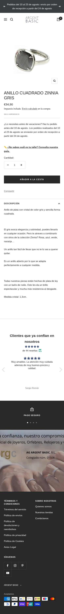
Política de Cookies (14, 541)
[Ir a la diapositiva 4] (36, 422)
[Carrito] (58, 19)
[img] (32, 347)
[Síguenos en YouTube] (7, 573)
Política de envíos (13, 515)
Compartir (9, 191)
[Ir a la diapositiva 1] (27, 422)
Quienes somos (43, 506)
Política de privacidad (15, 535)
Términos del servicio (15, 509)
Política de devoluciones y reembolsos (11, 525)
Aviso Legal (10, 547)
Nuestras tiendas (44, 512)
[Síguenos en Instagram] (15, 565)
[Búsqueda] (11, 19)
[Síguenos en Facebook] (7, 565)
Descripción (12, 203)
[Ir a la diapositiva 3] (33, 422)
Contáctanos (41, 518)
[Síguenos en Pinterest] (22, 565)
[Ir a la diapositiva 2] (30, 422)
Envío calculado (29, 109)
